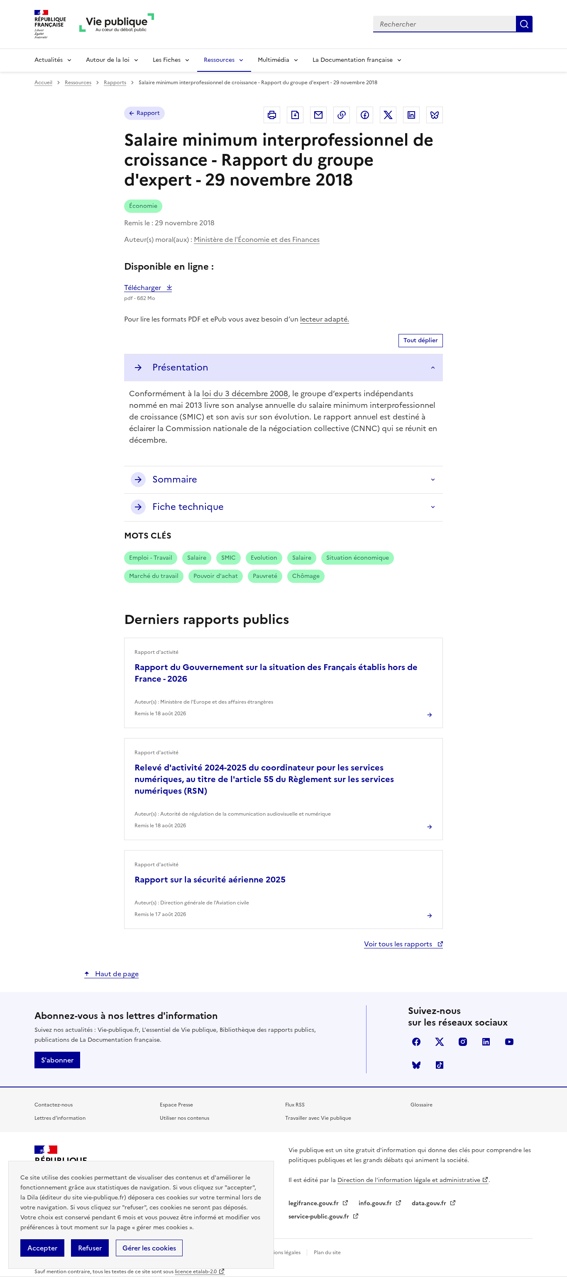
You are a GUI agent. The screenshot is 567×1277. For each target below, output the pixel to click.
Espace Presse (176, 1105)
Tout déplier (420, 340)
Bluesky (416, 1065)
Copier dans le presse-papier (341, 115)
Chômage (306, 576)
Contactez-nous (53, 1105)
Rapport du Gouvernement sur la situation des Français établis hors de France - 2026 (276, 673)
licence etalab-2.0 (196, 1271)
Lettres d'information (60, 1118)
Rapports (115, 82)
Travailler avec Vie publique (318, 1118)
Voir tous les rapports (399, 944)
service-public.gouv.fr (319, 1216)
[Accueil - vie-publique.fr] (116, 24)
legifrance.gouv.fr (314, 1203)
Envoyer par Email (318, 115)
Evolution (264, 557)
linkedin (486, 1041)
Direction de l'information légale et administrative (408, 1180)
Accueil (43, 82)
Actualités (48, 60)
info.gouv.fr (376, 1203)
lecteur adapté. (324, 319)
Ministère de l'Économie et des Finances (257, 239)
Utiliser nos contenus (184, 1118)
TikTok (439, 1065)
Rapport (148, 113)
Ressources (219, 60)
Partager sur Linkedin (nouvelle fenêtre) (411, 115)
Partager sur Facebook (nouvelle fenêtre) (365, 115)
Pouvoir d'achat (215, 576)
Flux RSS (295, 1105)
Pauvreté (265, 576)
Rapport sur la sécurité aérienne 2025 (210, 879)
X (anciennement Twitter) (439, 1041)
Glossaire (422, 1105)
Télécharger (148, 287)
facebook (416, 1041)
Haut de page (116, 974)
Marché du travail (153, 576)
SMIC (228, 557)
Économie (143, 206)
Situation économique (357, 557)
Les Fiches (167, 60)
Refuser (90, 1248)
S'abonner (57, 1060)
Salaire (196, 557)
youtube (509, 1041)
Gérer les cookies (149, 1248)
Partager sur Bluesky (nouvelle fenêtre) (434, 115)
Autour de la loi (108, 60)
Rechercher (524, 24)
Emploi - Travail (150, 557)
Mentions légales (281, 1252)
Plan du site (327, 1252)
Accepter (42, 1248)
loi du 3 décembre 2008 (245, 393)
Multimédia (273, 60)
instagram (463, 1041)
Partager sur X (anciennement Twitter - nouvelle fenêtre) (388, 115)
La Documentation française (353, 60)
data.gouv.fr (430, 1203)
